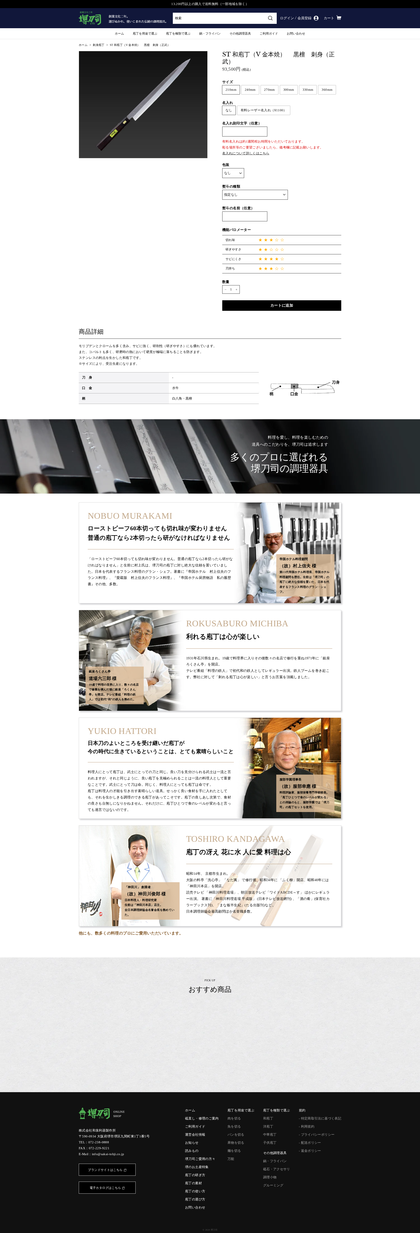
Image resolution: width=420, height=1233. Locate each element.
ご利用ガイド (269, 33)
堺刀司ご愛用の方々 (200, 1159)
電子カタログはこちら (105, 1187)
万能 (231, 1159)
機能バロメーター (236, 230)
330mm (308, 89)
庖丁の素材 (193, 1183)
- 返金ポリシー (310, 1151)
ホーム (119, 33)
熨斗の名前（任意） (238, 208)
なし (229, 110)
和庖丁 (268, 1118)
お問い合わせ (296, 33)
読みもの (192, 1151)
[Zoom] (143, 104)
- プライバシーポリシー (317, 1134)
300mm (288, 89)
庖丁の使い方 (195, 1191)
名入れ (227, 103)
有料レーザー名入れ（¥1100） (264, 110)
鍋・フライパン (210, 33)
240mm (250, 89)
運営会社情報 (195, 1134)
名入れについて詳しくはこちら (245, 153)
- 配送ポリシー (310, 1142)
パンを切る (236, 1134)
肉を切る (234, 1118)
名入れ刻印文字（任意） (242, 123)
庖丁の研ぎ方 (195, 1175)
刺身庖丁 (99, 45)
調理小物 (270, 1177)
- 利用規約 (306, 1126)
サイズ (227, 82)
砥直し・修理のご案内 (202, 1118)
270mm (269, 89)
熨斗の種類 (231, 186)
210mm (231, 89)
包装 (225, 165)
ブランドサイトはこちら (105, 1170)
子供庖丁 (270, 1142)
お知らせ (192, 1142)
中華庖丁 (270, 1134)
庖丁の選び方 (195, 1199)
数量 (225, 282)
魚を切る (234, 1126)
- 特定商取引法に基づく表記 (320, 1118)
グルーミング (273, 1185)
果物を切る (236, 1142)
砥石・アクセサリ (276, 1169)
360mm (327, 89)
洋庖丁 (268, 1126)
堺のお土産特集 (197, 1167)
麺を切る (234, 1151)
